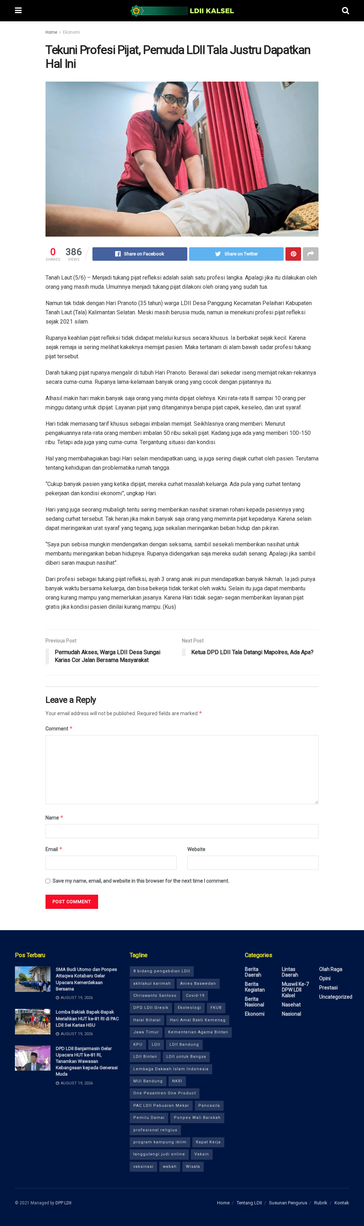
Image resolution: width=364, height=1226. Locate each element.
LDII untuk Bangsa (186, 1056)
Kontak (341, 1202)
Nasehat (291, 1004)
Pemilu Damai (149, 1117)
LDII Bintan (145, 1056)
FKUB (216, 1007)
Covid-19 (195, 995)
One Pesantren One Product (164, 1093)
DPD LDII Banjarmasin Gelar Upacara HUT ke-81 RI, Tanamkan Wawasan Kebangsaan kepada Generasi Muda (87, 1061)
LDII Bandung (184, 1044)
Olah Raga (330, 969)
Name (55, 817)
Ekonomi (71, 32)
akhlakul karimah (152, 983)
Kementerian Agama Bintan (198, 1032)
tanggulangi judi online (159, 1154)
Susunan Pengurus (288, 1202)
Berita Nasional (254, 1001)
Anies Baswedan (198, 983)
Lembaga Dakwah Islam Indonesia (171, 1069)
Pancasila (209, 1105)
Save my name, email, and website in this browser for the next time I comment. (141, 881)
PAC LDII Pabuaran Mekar (161, 1105)
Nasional (291, 1014)
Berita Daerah (253, 972)
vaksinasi (143, 1166)
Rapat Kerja (208, 1142)
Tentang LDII (249, 1202)
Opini (325, 978)
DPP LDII (63, 1202)
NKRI (177, 1081)
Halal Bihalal (147, 1020)
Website (196, 849)
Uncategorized (335, 997)
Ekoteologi (189, 1007)
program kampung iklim (160, 1142)
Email (54, 849)
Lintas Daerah (290, 972)
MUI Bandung (148, 1081)
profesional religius (155, 1130)
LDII (156, 1044)
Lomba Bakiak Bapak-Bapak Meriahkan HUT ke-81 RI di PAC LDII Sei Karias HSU (87, 1018)
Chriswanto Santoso (155, 995)
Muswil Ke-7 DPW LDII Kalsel (295, 989)
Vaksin (201, 1154)
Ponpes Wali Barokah (197, 1117)
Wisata (193, 1166)
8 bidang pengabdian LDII (161, 971)
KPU (138, 1044)
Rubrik (320, 1202)
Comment (59, 728)
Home (51, 32)
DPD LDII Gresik (150, 1007)
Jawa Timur (146, 1032)
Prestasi (328, 987)
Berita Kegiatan (255, 987)
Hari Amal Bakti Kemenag (198, 1020)
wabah (170, 1166)
